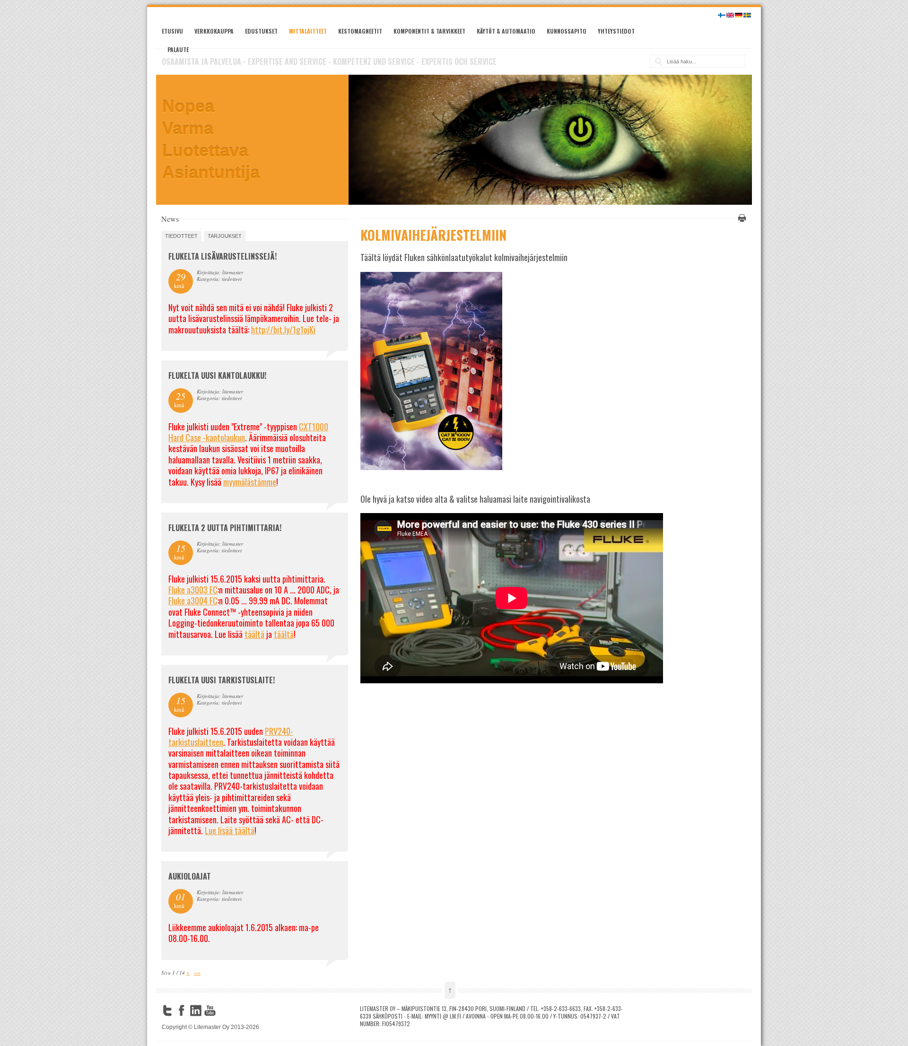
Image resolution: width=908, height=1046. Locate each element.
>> (197, 972)
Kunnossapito (566, 31)
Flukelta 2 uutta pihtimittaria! (224, 527)
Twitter (167, 1010)
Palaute (178, 49)
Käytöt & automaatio (506, 31)
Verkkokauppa (214, 31)
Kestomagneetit (360, 31)
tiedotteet (181, 236)
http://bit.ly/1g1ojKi (283, 329)
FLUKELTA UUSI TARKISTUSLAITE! (221, 680)
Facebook (181, 1010)
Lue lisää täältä (229, 830)
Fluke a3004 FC (193, 600)
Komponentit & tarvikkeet (429, 31)
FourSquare (224, 1010)
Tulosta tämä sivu (740, 218)
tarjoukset (225, 236)
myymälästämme (249, 482)
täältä (254, 634)
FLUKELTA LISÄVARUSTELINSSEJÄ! (222, 256)
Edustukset (261, 31)
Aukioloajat (189, 876)
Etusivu (172, 31)
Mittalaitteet (308, 31)
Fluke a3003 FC (193, 590)
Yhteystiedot (616, 31)
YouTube (210, 1010)
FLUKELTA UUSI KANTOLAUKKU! (217, 375)
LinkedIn (195, 1010)
